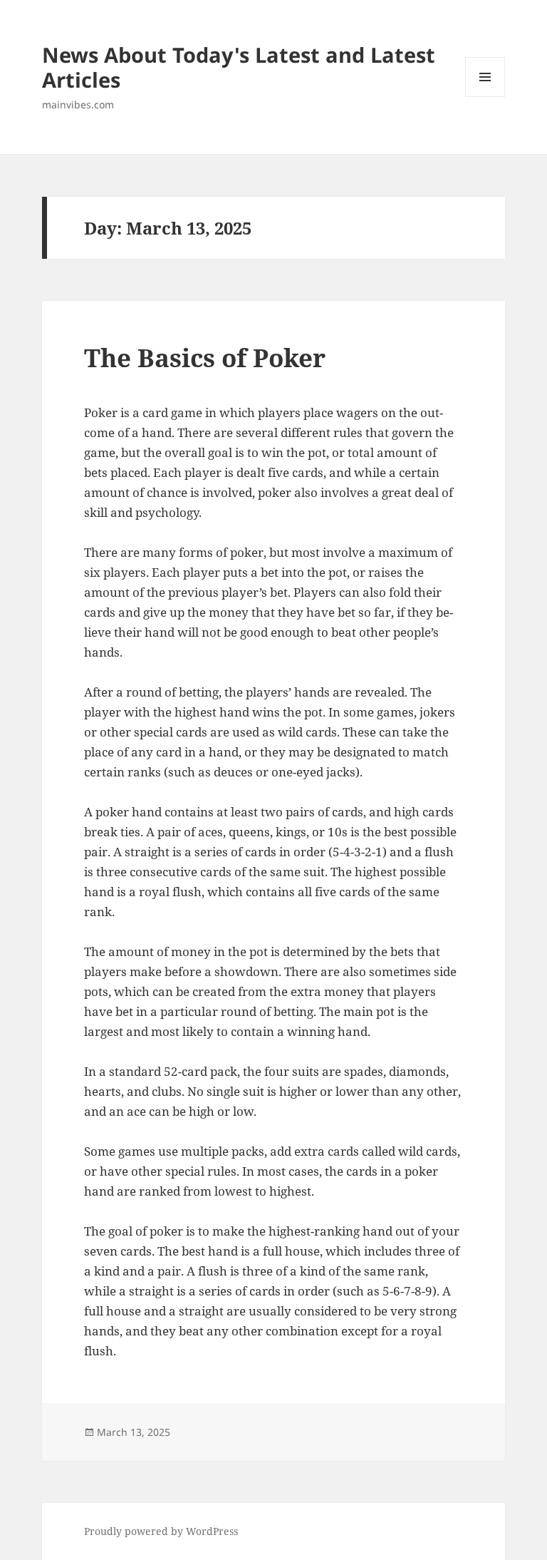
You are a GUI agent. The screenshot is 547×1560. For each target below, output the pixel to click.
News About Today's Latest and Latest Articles (238, 67)
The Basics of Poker (204, 357)
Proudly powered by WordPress (161, 1531)
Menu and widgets (485, 96)
